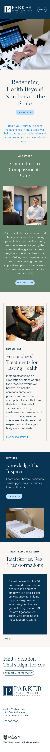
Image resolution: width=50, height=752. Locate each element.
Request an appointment (18, 673)
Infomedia (33, 742)
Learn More (14, 496)
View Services (25, 112)
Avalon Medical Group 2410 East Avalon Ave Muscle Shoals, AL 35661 (16, 712)
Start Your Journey (16, 436)
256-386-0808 (10, 721)
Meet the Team (25, 282)
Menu (42, 9)
